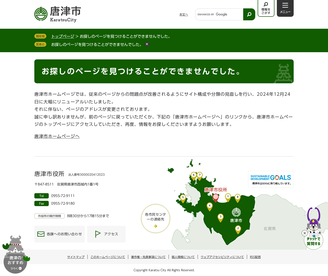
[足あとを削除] (147, 44)
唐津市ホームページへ (57, 136)
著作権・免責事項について (148, 256)
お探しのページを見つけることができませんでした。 (97, 44)
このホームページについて (108, 256)
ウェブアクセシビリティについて (222, 256)
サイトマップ (76, 256)
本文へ (183, 14)
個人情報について (183, 256)
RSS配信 (255, 256)
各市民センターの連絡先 (155, 217)
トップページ (62, 36)
